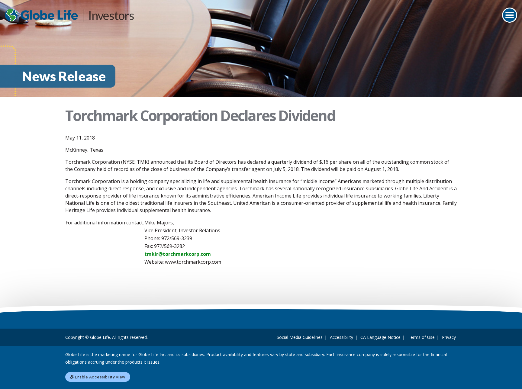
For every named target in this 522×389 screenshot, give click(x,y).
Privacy (449, 337)
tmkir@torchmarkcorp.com (177, 254)
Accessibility (341, 337)
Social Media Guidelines (300, 337)
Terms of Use (421, 337)
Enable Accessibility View (99, 377)
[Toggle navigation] (509, 15)
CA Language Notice (380, 337)
